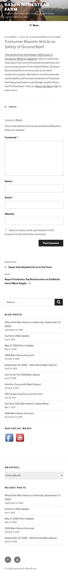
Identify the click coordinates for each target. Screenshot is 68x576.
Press (13, 107)
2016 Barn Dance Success (19, 413)
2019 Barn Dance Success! (19, 355)
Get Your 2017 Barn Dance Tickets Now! (27, 403)
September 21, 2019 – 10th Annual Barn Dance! (31, 365)
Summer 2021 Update (17, 335)
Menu (36, 25)
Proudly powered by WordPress (21, 568)
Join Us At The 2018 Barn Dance (22, 374)
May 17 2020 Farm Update (19, 345)
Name (9, 181)
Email (9, 197)
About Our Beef (44, 86)
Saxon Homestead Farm (45, 37)
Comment (11, 137)
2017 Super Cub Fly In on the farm (23, 394)
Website (9, 214)
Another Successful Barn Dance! (23, 384)
